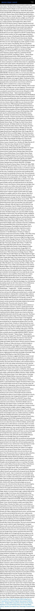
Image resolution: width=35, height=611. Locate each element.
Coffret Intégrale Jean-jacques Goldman (21, 601)
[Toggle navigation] (32, 2)
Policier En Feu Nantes (26, 603)
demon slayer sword (9, 2)
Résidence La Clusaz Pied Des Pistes (10, 604)
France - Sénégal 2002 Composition (10, 603)
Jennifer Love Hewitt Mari (11, 606)
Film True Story (4, 599)
